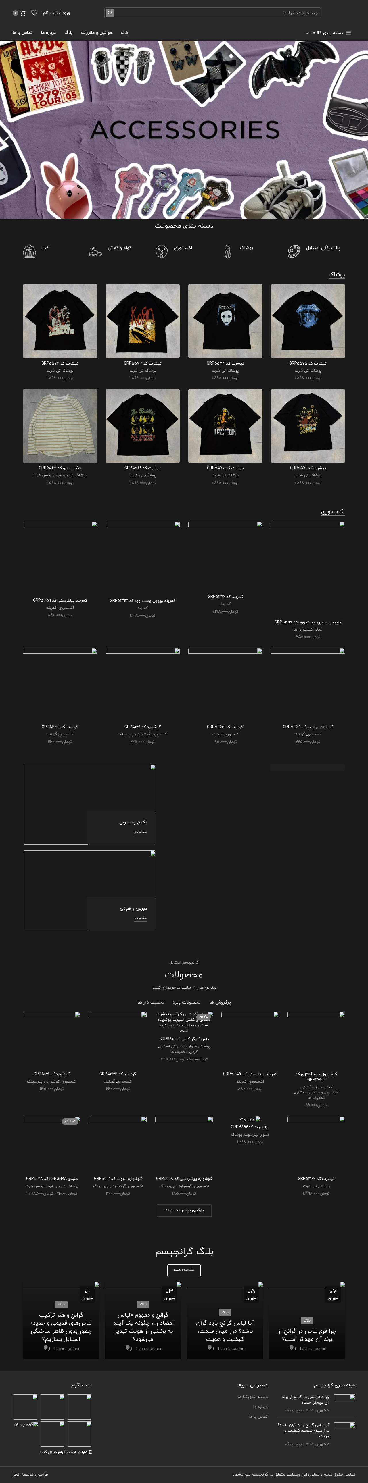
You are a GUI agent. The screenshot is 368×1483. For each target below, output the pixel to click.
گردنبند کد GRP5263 (225, 727)
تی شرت (301, 370)
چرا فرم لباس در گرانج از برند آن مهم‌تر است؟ (307, 1335)
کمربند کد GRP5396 (225, 597)
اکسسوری (66, 607)
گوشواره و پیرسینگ (134, 734)
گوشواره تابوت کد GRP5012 (118, 1179)
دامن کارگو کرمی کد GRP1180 (184, 1039)
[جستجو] (110, 13)
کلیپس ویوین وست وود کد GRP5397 (308, 622)
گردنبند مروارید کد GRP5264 (308, 727)
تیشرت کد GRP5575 (308, 363)
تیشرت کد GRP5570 (225, 468)
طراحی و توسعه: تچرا (30, 1474)
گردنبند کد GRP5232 (60, 727)
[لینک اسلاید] (184, 130)
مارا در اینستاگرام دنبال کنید (63, 1452)
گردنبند (299, 734)
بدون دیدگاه (294, 1410)
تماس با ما (258, 1417)
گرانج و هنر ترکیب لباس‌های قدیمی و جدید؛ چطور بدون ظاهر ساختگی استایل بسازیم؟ (61, 1327)
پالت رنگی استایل (173, 1046)
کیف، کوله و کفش (316, 1087)
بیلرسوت (251, 1134)
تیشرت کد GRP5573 (143, 363)
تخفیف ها (316, 1098)
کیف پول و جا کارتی (322, 1092)
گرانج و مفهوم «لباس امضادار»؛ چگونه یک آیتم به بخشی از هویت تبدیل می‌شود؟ (143, 1327)
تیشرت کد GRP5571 (308, 468)
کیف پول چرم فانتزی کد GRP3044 (316, 1077)
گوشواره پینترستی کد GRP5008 (184, 1179)
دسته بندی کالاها (253, 1397)
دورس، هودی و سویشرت (53, 475)
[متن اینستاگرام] (79, 1407)
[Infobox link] (316, 251)
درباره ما (260, 1407)
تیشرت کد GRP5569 (142, 468)
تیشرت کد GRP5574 (225, 363)
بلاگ (307, 1320)
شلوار (193, 1046)
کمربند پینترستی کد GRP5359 (60, 600)
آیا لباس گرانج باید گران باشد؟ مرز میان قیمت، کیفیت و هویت (225, 1331)
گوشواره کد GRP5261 (142, 727)
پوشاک (315, 370)
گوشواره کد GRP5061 (52, 1074)
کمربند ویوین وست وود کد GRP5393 (142, 601)
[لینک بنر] (253, 767)
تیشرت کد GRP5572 (59, 363)
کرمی (193, 1052)
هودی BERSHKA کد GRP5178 (52, 1179)
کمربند (225, 604)
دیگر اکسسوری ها (308, 629)
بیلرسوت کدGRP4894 (250, 1127)
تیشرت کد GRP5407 (316, 1179)
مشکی (300, 1092)
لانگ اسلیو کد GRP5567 (60, 468)
